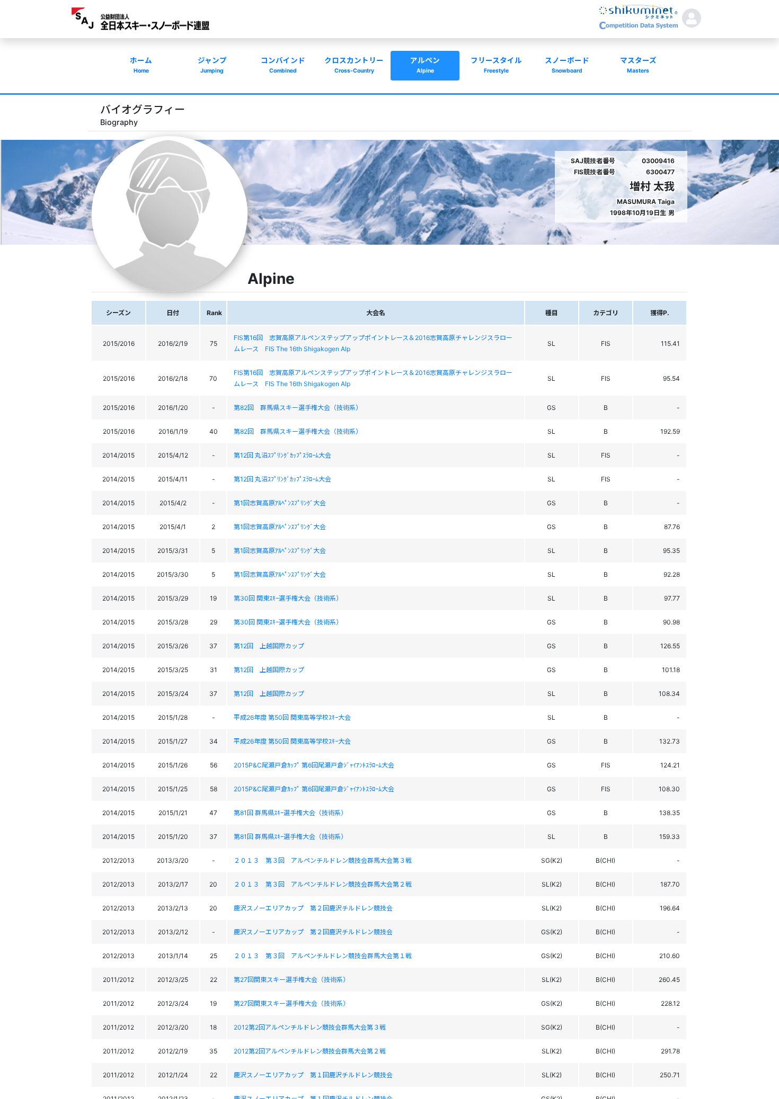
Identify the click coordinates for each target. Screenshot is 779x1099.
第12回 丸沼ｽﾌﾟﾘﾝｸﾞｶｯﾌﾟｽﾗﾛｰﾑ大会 (282, 455)
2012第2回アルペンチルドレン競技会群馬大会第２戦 (310, 1051)
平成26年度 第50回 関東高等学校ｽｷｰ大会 (292, 717)
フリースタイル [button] (496, 65)
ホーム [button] (141, 65)
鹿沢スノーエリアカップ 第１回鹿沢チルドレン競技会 (313, 1075)
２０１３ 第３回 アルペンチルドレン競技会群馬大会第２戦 (323, 884)
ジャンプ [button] (212, 65)
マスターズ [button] (638, 65)
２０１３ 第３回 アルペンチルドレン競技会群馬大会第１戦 (323, 956)
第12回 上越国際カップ (269, 646)
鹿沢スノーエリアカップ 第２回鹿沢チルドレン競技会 (313, 908)
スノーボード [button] (567, 65)
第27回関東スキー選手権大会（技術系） (291, 980)
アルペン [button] (425, 65)
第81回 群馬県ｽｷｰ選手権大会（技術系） (290, 813)
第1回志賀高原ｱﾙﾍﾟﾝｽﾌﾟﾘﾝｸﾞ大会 (280, 503)
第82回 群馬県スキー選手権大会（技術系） (298, 408)
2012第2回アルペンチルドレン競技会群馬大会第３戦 (310, 1027)
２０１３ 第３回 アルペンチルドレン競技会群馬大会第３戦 (323, 860)
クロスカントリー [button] (354, 65)
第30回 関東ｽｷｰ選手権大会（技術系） (288, 598)
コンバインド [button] (283, 65)
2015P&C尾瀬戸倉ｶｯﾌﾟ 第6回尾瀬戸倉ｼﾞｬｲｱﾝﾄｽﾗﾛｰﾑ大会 (314, 765)
